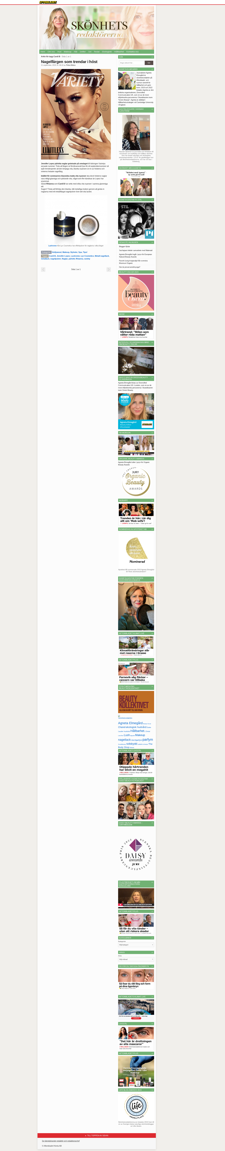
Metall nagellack (102, 256)
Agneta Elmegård (130, 723)
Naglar (65, 259)
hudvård (127, 731)
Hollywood (57, 252)
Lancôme (120, 735)
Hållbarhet (119, 51)
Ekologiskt (107, 51)
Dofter (83, 51)
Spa (80, 252)
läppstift (132, 735)
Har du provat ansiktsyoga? (129, 267)
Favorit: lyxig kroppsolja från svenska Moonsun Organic (133, 262)
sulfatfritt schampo (143, 744)
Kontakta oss (132, 51)
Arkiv (120, 956)
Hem (43, 51)
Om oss (51, 51)
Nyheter (73, 252)
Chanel (121, 727)
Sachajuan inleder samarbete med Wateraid (135, 250)
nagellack (124, 739)
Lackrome (75, 256)
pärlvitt (72, 259)
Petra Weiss (71, 65)
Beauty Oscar (147, 723)
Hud (59, 51)
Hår (75, 51)
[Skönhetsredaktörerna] (125, 718)
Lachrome (52, 246)
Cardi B (52, 256)
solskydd (131, 743)
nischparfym (136, 740)
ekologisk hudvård (136, 727)
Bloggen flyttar (124, 246)
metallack (45, 259)
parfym (147, 739)
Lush (127, 735)
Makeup (67, 51)
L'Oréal (147, 731)
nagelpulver (55, 259)
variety (87, 259)
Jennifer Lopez (63, 256)
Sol (89, 51)
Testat (96, 51)
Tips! (85, 252)
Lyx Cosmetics (87, 256)
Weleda (132, 747)
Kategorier (122, 941)
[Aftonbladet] (48, 2)
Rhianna (79, 259)
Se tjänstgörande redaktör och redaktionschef (61, 1141)
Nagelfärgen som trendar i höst (69, 61)
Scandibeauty (122, 744)
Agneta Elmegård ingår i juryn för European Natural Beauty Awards (135, 255)
